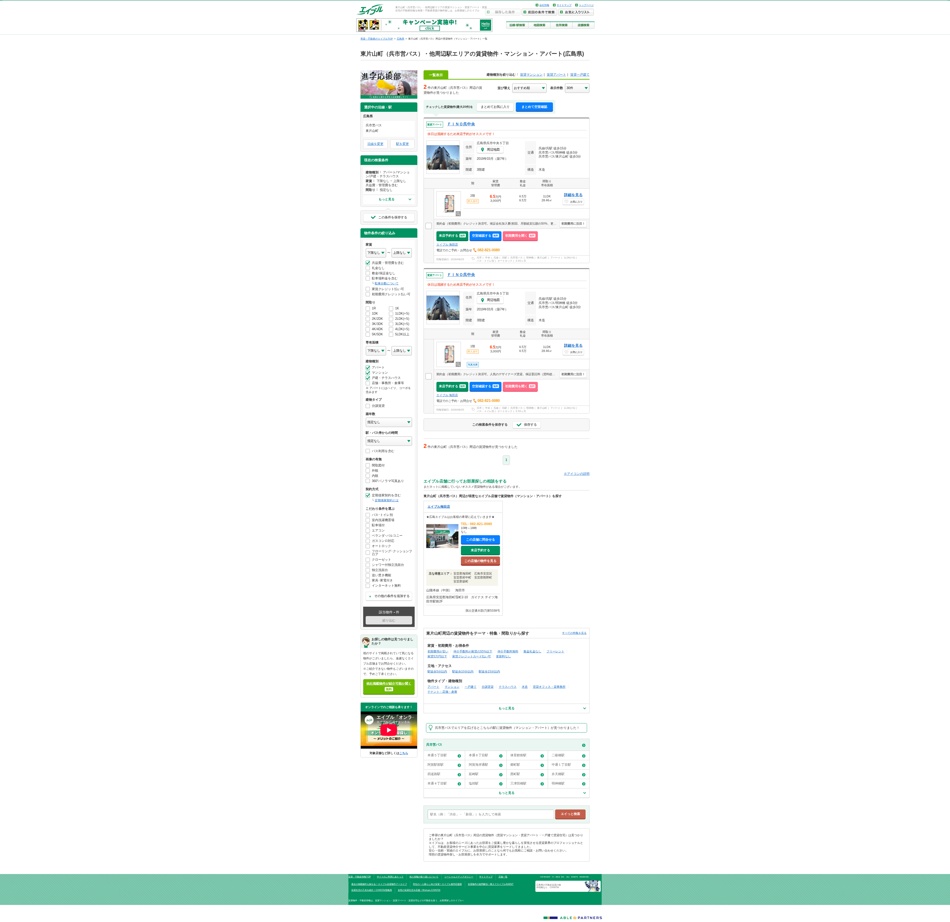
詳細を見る (573, 195)
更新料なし (503, 656)
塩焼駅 (473, 783)
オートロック (505, 260)
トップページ (586, 5)
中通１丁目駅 (561, 764)
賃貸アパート (556, 74)
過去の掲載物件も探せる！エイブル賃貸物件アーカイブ (379, 884)
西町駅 (515, 774)
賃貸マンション (531, 74)
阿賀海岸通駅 (478, 764)
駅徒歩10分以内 (463, 671)
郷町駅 (515, 764)
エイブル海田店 (439, 506)
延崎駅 (473, 774)
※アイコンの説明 (577, 474)
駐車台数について (387, 283)
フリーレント (555, 651)
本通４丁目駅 (437, 783)
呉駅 (504, 257)
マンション (452, 686)
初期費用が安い (438, 651)
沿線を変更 (375, 144)
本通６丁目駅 (478, 755)
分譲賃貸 (488, 686)
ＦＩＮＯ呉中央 (461, 124)
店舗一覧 (503, 877)
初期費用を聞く (520, 235)
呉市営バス (516, 257)
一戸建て (470, 686)
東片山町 (542, 257)
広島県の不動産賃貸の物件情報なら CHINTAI (548, 886)
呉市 (479, 257)
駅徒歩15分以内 (489, 671)
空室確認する (485, 235)
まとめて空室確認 (534, 107)
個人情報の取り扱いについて (423, 877)
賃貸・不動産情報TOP (359, 877)
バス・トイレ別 (485, 260)
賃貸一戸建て (580, 74)
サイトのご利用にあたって (390, 877)
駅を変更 (402, 144)
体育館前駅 (518, 755)
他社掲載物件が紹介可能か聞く (388, 686)
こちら (403, 753)
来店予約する (452, 235)
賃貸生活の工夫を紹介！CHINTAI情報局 (371, 890)
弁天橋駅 (558, 774)
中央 (487, 257)
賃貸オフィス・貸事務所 (549, 686)
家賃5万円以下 (437, 656)
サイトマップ (564, 5)
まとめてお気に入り (495, 107)
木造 (525, 686)
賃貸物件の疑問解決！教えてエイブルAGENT (491, 884)
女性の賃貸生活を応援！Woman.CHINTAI (419, 890)
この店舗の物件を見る (480, 561)
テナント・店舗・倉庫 (442, 691)
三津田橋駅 (518, 783)
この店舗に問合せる (480, 539)
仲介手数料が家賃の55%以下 (472, 651)
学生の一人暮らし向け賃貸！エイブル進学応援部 (437, 884)
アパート (555, 257)
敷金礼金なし (532, 651)
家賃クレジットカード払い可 (471, 656)
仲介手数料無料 (508, 651)
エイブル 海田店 (447, 244)
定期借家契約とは (387, 500)
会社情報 (544, 5)
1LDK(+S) (569, 257)
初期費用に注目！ (573, 223)
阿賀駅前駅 (436, 764)
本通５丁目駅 (437, 755)
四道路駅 (434, 774)
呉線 (496, 257)
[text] (491, 814)
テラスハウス (508, 686)
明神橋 (530, 257)
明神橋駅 (558, 783)
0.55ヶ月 (521, 260)
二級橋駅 (558, 755)
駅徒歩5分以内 (437, 671)
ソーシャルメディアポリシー (458, 877)
